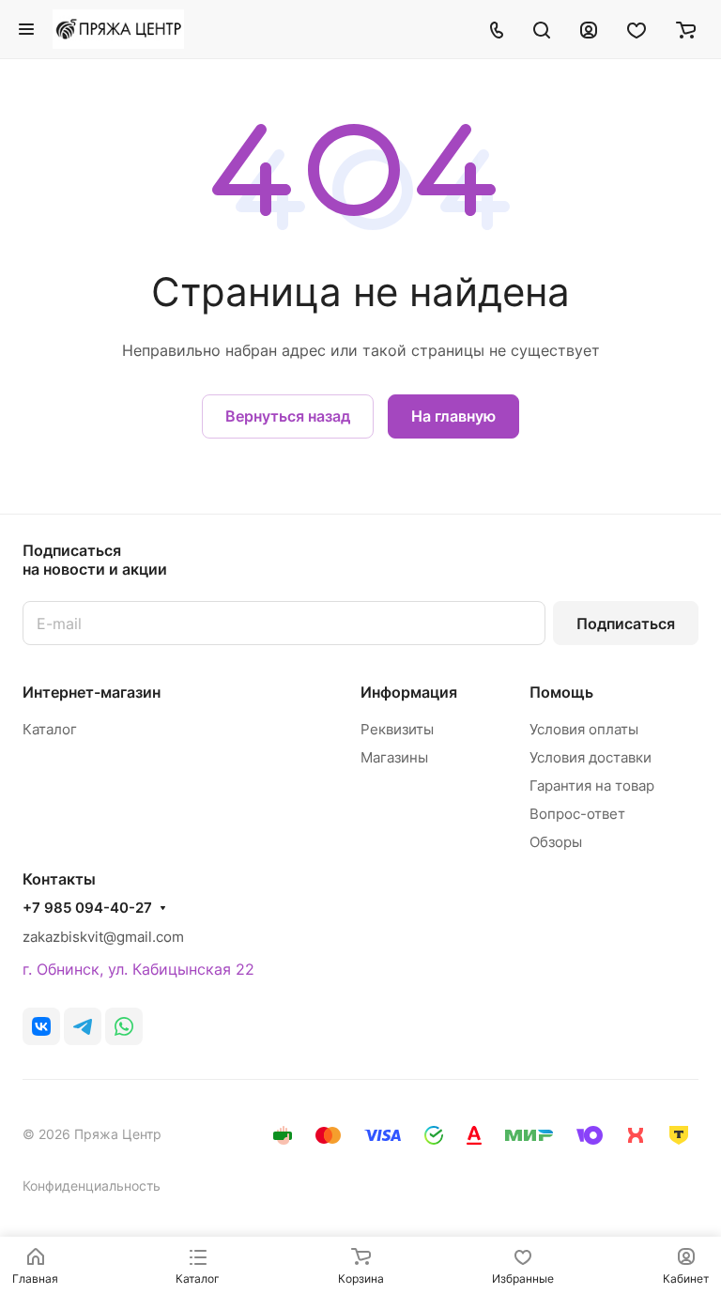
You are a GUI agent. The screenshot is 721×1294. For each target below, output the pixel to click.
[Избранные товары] (636, 29)
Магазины (394, 757)
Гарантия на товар (591, 785)
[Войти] (588, 29)
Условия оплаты (583, 729)
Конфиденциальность (92, 1186)
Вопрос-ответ (577, 814)
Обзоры (555, 842)
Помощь (561, 692)
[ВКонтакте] (41, 1026)
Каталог (50, 729)
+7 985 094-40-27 (87, 908)
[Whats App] (124, 1026)
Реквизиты (397, 729)
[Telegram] (82, 1026)
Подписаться (625, 623)
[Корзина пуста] (686, 29)
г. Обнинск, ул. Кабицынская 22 (138, 969)
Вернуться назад (287, 416)
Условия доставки (590, 757)
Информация (408, 692)
